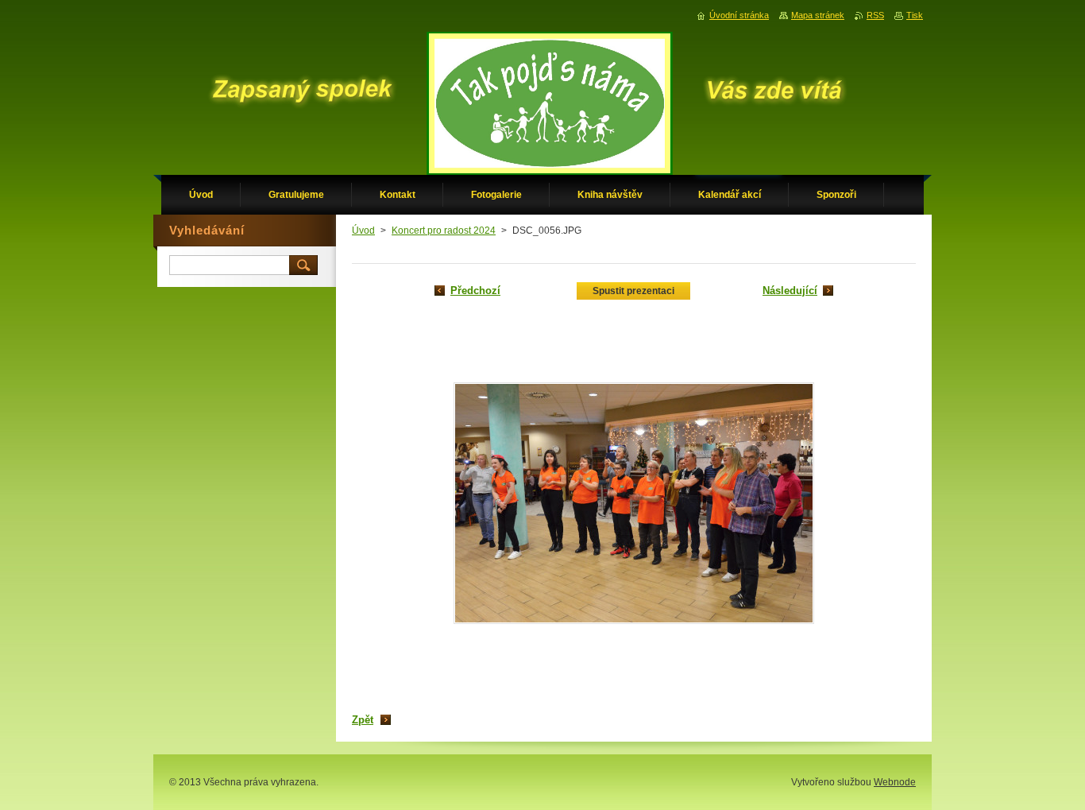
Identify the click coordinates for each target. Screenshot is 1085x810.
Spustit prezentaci (633, 290)
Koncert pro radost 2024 (444, 230)
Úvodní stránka (739, 15)
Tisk (914, 15)
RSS (875, 15)
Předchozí (475, 290)
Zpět (362, 720)
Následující (790, 290)
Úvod (363, 230)
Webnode (895, 782)
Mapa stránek (817, 15)
